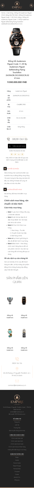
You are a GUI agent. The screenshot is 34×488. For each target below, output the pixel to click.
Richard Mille (17, 468)
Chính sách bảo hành (17, 441)
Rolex (17, 457)
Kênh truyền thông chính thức (17, 430)
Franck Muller (17, 463)
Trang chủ (17, 422)
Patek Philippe (17, 466)
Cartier (17, 474)
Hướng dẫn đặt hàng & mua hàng (17, 449)
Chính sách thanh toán (17, 444)
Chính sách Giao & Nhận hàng (17, 447)
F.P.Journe (17, 480)
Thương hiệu (17, 428)
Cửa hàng (10, 13)
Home (3, 13)
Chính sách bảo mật (17, 438)
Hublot (17, 460)
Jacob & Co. (17, 477)
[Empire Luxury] (17, 5)
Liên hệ (17, 425)
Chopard (17, 471)
